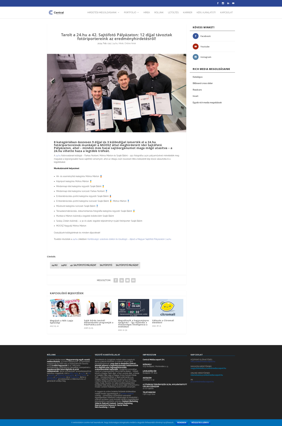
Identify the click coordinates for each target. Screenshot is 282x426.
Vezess (50, 377)
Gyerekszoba (60, 377)
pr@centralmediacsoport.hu (202, 382)
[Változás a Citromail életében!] (167, 308)
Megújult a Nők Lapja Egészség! (61, 321)
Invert (195, 96)
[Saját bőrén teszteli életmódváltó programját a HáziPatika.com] (99, 308)
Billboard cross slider (203, 83)
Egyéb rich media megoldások (207, 102)
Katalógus (198, 77)
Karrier (187, 12)
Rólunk (159, 12)
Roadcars (197, 90)
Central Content (127, 394)
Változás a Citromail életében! (163, 321)
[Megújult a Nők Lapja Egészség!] (65, 308)
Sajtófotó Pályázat (127, 265)
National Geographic (65, 375)
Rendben (181, 423)
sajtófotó (106, 265)
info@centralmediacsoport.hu (203, 362)
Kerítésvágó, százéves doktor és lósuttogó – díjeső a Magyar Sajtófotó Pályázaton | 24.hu (129, 239)
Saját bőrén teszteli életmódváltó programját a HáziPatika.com (98, 322)
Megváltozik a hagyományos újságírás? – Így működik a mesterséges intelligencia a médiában (133, 323)
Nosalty (51, 375)
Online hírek (130, 43)
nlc (89, 373)
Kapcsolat (226, 12)
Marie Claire (81, 375)
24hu (64, 265)
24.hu (115, 43)
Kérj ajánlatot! (206, 12)
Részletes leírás (200, 423)
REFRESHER (52, 379)
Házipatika (74, 377)
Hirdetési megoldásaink (102, 12)
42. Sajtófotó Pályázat (83, 265)
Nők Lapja (74, 373)
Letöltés (173, 12)
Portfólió (130, 12)
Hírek (146, 12)
